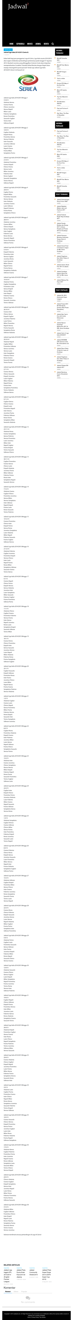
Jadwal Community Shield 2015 (33, 1272)
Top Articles (43, 1317)
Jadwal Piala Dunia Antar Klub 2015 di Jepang (21, 1273)
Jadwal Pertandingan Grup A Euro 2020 (63, 200)
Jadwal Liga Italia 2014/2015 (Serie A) (16, 52)
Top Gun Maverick (62, 97)
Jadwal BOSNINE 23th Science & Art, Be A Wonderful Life (63, 341)
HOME (11, 43)
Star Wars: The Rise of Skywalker (63, 114)
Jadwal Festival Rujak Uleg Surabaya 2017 (63, 216)
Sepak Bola (8, 50)
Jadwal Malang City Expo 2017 (62, 281)
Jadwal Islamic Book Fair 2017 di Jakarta (63, 265)
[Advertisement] (36, 24)
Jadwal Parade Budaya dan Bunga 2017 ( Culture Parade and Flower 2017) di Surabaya (62, 226)
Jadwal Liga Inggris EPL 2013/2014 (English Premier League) (8, 1276)
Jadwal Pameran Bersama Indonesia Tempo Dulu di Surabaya (62, 238)
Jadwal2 (59, 62)
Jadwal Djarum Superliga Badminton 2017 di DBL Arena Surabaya (63, 325)
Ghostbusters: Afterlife (61, 102)
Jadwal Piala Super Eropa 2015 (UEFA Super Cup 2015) (46, 1274)
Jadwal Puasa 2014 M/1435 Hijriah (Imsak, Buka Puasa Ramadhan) (63, 306)
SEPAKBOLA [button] (20, 43)
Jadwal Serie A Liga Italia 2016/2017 (63, 334)
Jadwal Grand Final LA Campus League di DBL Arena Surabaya (62, 248)
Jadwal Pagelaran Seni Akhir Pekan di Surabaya (63, 258)
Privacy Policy (35, 1317)
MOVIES (30, 43)
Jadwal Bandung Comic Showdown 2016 (62, 374)
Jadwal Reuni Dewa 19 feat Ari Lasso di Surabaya (62, 350)
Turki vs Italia (61, 78)
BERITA (46, 43)
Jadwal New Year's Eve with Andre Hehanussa (62, 316)
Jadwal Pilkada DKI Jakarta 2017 (62, 366)
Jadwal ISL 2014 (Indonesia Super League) (62, 297)
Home (29, 1317)
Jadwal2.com (17, 1314)
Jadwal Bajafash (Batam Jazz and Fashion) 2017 (62, 208)
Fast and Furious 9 (62, 108)
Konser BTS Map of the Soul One (62, 84)
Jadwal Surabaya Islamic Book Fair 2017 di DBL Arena (62, 273)
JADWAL (38, 43)
